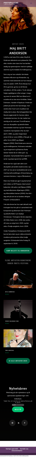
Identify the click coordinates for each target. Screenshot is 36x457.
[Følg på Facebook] (24, 423)
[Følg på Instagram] (12, 423)
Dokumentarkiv (17, 450)
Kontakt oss (24, 449)
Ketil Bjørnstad (10, 291)
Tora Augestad (9, 350)
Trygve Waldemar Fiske (12, 321)
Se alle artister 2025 (18, 361)
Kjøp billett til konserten (18, 251)
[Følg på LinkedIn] (18, 423)
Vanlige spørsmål (12, 449)
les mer (7, 294)
